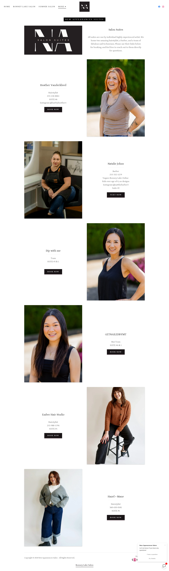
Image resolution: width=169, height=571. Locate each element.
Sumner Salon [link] (47, 6)
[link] (84, 6)
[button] (62, 6)
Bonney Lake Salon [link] (24, 6)
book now (116, 352)
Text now (116, 195)
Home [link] (7, 6)
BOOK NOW (53, 109)
